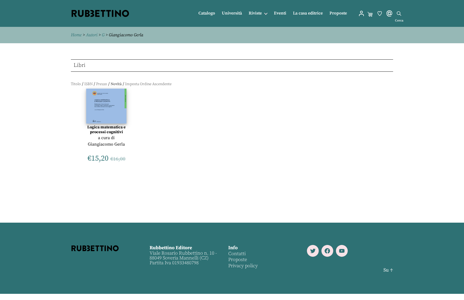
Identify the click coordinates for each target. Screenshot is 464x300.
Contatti (237, 254)
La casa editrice (308, 13)
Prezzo (101, 84)
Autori (91, 35)
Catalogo (206, 13)
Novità (116, 84)
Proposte (338, 13)
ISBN (88, 84)
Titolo (76, 84)
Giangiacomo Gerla (106, 144)
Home (76, 35)
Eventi (280, 13)
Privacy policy (243, 266)
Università (232, 13)
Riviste (255, 13)
